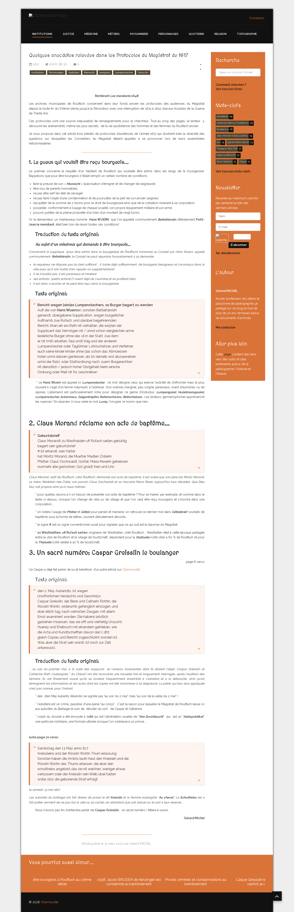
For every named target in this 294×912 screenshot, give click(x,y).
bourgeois (104, 72)
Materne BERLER (226, 155)
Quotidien (196, 33)
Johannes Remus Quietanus (232, 122)
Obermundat (131, 569)
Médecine (91, 33)
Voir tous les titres (229, 89)
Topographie (247, 33)
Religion (220, 33)
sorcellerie (222, 116)
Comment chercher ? (231, 84)
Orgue (242, 161)
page (227, 354)
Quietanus (222, 129)
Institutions (42, 33)
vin (218, 142)
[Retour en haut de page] (277, 896)
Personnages (168, 33)
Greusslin (143, 72)
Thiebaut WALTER (227, 148)
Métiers (114, 33)
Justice (68, 33)
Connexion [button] (256, 18)
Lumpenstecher (124, 72)
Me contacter (225, 327)
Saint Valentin (224, 161)
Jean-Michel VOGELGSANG (232, 135)
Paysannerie (139, 33)
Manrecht (89, 72)
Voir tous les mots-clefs (233, 171)
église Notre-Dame (238, 142)
